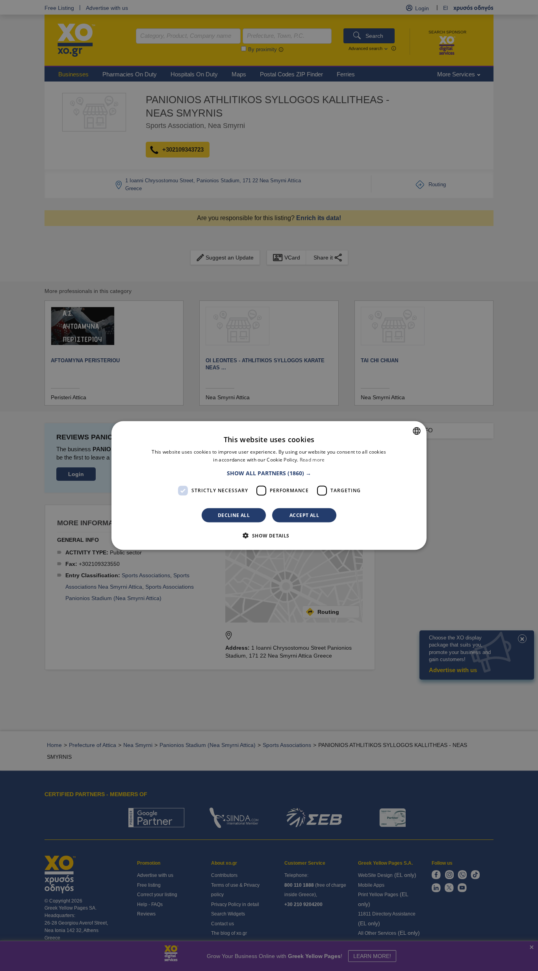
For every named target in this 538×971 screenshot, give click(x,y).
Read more (312, 459)
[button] (269, 472)
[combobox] (417, 431)
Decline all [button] (234, 514)
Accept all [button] (304, 514)
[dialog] (269, 485)
